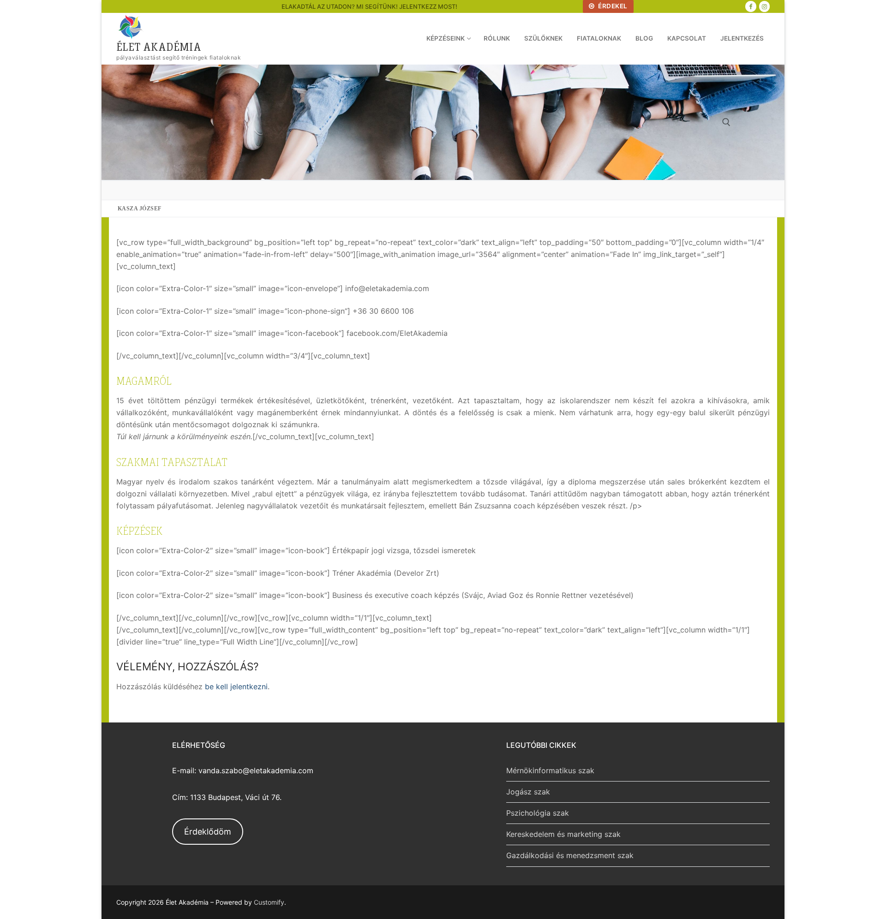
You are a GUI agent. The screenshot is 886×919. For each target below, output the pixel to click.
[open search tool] (726, 122)
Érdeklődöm (207, 831)
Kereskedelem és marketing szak (563, 834)
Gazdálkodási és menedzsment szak (570, 855)
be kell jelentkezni (236, 686)
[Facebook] (750, 6)
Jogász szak (528, 791)
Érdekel (612, 6)
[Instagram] (764, 6)
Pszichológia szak (537, 813)
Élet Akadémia (158, 46)
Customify (269, 902)
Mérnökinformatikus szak (550, 770)
